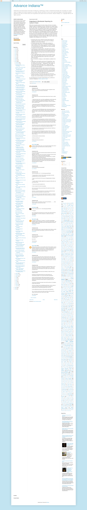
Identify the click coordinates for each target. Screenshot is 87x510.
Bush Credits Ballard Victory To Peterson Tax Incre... (20, 163)
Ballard (66, 212)
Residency (63, 370)
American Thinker (65, 44)
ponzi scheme (63, 361)
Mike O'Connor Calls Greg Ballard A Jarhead (19, 243)
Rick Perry (63, 373)
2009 (16, 58)
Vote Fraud (69, 404)
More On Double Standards (19, 250)
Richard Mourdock (64, 372)
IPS (62, 296)
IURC (65, 296)
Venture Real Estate (64, 402)
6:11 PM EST (34, 224)
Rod (70, 374)
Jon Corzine (71, 310)
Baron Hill (64, 214)
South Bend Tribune (65, 143)
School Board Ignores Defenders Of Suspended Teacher (67, 422)
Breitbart (63, 113)
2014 (16, 51)
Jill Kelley (71, 303)
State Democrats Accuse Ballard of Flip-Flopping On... (20, 122)
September (17, 274)
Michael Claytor (70, 337)
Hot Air (63, 63)
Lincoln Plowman (64, 321)
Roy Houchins (65, 376)
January (17, 285)
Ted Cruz (65, 393)
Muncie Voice (64, 81)
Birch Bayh (70, 219)
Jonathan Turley (64, 74)
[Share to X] (46, 81)
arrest (68, 211)
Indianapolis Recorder (65, 132)
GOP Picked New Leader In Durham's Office (19, 161)
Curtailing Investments (69, 244)
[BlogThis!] (45, 81)
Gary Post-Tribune (65, 125)
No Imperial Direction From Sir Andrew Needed (20, 120)
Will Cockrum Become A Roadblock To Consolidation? (19, 167)
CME (72, 239)
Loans (66, 322)
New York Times (64, 137)
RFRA (68, 370)
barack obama (64, 213)
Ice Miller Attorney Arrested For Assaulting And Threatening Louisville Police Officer (70, 470)
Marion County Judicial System (67, 328)
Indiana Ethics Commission (66, 287)
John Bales (63, 308)
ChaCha (62, 231)
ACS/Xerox (65, 204)
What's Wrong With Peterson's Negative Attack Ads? (20, 263)
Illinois (65, 286)
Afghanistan (70, 204)
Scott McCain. (66, 381)
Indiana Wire (64, 130)
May (16, 280)
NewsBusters (64, 82)
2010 (16, 57)
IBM (72, 285)
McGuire (72, 334)
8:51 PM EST (34, 252)
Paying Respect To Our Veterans (19, 183)
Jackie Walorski (67, 297)
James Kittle (66, 299)
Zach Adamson (68, 410)
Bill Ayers (70, 218)
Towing (65, 400)
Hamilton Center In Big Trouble (20, 67)
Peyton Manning (64, 359)
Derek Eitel (64, 256)
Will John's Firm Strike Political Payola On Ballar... (20, 114)
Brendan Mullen (70, 222)
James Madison (71, 299)
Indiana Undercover (69, 292)
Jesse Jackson (66, 303)
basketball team (63, 215)
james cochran (68, 298)
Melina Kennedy (69, 335)
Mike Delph (70, 339)
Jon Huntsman (64, 311)
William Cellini (71, 408)
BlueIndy (66, 220)
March (17, 283)
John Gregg (68, 309)
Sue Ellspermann (71, 388)
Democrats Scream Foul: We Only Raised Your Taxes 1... (20, 248)
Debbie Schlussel (65, 51)
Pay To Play (68, 356)
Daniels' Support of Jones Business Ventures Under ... (20, 106)
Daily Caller (64, 50)
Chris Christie (71, 233)
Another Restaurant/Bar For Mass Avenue (19, 156)
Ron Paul (71, 375)
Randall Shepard (71, 365)
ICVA (63, 286)
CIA (69, 234)
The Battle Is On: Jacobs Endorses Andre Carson (19, 147)
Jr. (61, 312)
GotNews (63, 56)
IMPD (72, 286)
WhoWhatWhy (64, 106)
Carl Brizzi (68, 228)
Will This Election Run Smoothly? (18, 227)
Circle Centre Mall (68, 236)
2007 (16, 61)
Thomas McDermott (70, 394)
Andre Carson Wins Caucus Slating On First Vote (70, 444)
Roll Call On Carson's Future (20, 159)
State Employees (63, 385)
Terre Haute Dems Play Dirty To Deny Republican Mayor (20, 141)
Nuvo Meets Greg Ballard (19, 158)
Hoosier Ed (64, 59)
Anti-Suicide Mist (70, 208)
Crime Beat (63, 244)
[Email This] (44, 81)
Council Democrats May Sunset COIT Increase (20, 154)
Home (44, 299)
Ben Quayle (66, 216)
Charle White (70, 231)
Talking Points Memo (65, 100)
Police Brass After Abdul (19, 136)
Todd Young (70, 398)
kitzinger (69, 316)
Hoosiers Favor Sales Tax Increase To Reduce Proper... (20, 100)
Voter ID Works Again (18, 212)
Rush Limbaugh (68, 377)
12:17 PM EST (34, 168)
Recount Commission (66, 366)
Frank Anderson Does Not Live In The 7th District (20, 94)
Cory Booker (70, 243)
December (17, 62)
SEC (68, 382)
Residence (70, 369)
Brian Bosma (63, 223)
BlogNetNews (64, 45)
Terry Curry (70, 393)
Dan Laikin (71, 245)
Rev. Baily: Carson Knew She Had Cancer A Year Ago (20, 87)
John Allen (71, 307)
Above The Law (64, 40)
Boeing (62, 221)
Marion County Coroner (65, 326)
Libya (71, 320)
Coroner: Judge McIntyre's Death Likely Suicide (19, 269)
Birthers (62, 220)
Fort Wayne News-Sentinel (66, 121)
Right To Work (66, 374)
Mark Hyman (63, 329)
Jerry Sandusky (68, 302)
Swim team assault (70, 390)
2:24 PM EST (34, 204)
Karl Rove (65, 314)
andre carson (34, 83)
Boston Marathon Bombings (68, 221)
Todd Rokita (66, 398)
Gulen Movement (68, 281)
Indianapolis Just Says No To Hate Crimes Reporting (20, 124)
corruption (66, 243)
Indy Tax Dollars (64, 71)
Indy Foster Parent (65, 68)
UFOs (72, 400)
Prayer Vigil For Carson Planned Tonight (19, 69)
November (17, 63)
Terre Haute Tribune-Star (66, 145)
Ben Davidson (69, 215)
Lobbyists (69, 322)
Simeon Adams (70, 384)
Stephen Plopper (69, 385)
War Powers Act (70, 406)
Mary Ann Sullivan (68, 333)
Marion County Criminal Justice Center (67, 327)
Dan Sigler (69, 246)
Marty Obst (62, 333)
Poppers (70, 361)
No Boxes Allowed (65, 83)
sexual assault (63, 384)
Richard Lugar (68, 371)
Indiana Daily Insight (65, 127)
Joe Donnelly (70, 305)
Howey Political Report (65, 126)
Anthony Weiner (63, 208)
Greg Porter (63, 280)
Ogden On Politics (65, 87)
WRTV (63, 149)
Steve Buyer (63, 386)
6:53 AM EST (34, 295)
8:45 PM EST (34, 242)
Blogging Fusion (64, 46)
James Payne (70, 300)
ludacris (67, 323)
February (17, 284)
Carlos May (68, 229)
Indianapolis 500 (63, 293)
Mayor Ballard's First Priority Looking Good (19, 209)
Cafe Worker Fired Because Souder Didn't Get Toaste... (20, 149)
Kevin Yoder (71, 315)
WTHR (63, 150)
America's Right (64, 41)
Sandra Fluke (66, 379)
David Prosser (68, 251)
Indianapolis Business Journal (67, 131)
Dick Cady (69, 256)
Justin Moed (69, 313)
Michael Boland (63, 337)
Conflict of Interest (64, 241)
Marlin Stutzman (70, 330)
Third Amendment (63, 394)
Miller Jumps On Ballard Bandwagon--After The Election (19, 206)
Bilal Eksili (66, 218)
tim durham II (69, 396)
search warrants (63, 382)
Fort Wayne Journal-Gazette (66, 120)
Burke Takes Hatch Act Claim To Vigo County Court (20, 110)
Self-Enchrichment (69, 383)
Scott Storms (70, 381)
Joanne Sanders (68, 304)
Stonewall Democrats (64, 388)
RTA (69, 376)
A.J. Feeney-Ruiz (63, 203)
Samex (62, 379)
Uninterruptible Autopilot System (67, 401)
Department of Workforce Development (68, 255)
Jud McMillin (65, 312)
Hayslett (70, 282)
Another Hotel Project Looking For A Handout (20, 192)
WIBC (67, 408)
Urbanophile (64, 104)
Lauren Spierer (64, 318)
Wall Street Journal (64, 406)
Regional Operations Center (66, 368)
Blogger (48, 502)
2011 (16, 55)
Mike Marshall (63, 340)
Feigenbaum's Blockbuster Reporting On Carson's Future (19, 256)
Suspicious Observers (65, 144)
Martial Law (70, 332)
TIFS (69, 395)
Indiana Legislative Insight (43, 78)
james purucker (63, 301)
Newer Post (31, 299)
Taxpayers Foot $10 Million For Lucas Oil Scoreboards (20, 90)
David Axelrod (66, 248)
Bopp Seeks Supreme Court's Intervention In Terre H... (20, 71)
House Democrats (63, 285)
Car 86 (71, 227)
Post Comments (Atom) (37, 301)
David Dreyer (64, 249)
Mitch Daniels (69, 341)
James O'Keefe (64, 300)
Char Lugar (66, 231)
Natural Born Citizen (69, 345)
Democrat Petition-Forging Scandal (67, 254)
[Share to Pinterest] (49, 81)
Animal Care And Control (68, 207)
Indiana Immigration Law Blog (67, 65)
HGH (71, 283)
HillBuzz (63, 58)
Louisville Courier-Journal (66, 136)
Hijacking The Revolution (19, 195)
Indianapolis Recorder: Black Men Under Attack (20, 234)
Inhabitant (72, 295)
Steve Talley (66, 387)
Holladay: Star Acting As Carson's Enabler (19, 81)
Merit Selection (70, 336)
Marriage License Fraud (64, 332)
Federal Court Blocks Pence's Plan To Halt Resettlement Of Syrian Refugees (67, 436)
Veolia (63, 403)
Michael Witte (70, 338)
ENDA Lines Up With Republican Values (18, 126)
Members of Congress (64, 336)
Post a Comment (33, 297)
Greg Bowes (70, 279)
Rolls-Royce (67, 375)
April (16, 281)
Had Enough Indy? (65, 57)
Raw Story (63, 93)
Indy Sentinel (64, 69)
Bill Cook (66, 219)
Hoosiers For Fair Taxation (66, 62)
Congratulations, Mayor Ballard (20, 218)
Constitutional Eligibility (64, 242)
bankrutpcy (70, 212)
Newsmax (63, 138)
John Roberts (67, 310)
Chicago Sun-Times (65, 114)
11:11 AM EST (34, 141)
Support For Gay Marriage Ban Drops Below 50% (20, 92)
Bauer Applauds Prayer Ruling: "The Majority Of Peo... (20, 271)
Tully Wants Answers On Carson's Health (19, 143)
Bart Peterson (70, 214)
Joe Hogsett (63, 306)
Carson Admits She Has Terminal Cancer (19, 102)
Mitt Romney (71, 342)
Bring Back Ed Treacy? (19, 98)
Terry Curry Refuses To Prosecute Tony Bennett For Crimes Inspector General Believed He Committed (67, 479)
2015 (16, 50)
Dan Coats (67, 245)
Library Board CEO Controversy (20, 116)
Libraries (68, 320)
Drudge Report (64, 118)
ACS (72, 203)
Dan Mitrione (64, 246)
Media (63, 335)
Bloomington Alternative (66, 112)
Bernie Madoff (63, 217)
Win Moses (64, 409)
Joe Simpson (67, 307)
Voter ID (67, 405)
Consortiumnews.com (65, 115)
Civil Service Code (67, 238)
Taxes (62, 393)
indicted (62, 295)
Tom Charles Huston (64, 399)
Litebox (70, 321)
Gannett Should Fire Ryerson (20, 265)
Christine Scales (65, 234)
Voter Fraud (63, 405)
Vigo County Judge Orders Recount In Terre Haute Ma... (20, 85)
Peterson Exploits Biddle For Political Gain (20, 267)
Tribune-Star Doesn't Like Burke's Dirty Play (19, 130)
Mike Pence (68, 340)
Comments (64, 164)
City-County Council (68, 237)
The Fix (63, 101)
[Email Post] (42, 81)
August (17, 276)
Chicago (62, 233)
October (17, 273)
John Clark (68, 308)
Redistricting (70, 367)
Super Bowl (64, 389)
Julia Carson (70, 312)
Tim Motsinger (67, 397)
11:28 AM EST (34, 148)
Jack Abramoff (69, 296)
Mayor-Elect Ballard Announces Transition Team (20, 197)
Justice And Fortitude (65, 75)
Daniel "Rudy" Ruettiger (68, 247)
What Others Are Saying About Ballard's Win (20, 216)
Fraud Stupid (64, 53)
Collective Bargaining (66, 240)
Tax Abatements (69, 392)
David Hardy (69, 249)
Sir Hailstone (34, 207)
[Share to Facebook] (47, 81)
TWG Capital (69, 400)
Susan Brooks (70, 389)
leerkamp (66, 319)
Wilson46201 (34, 219)
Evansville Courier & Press (66, 119)
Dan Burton (63, 245)
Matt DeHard (68, 334)
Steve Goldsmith (68, 386)
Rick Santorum (68, 373)
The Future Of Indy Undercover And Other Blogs (20, 174)
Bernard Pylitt (70, 216)
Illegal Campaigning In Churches (19, 229)
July (16, 277)
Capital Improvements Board (65, 227)
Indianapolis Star (65, 133)
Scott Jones (69, 380)
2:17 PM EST (34, 197)
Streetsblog (64, 99)
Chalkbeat (63, 47)
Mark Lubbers (71, 329)
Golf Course (67, 278)
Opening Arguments (65, 88)
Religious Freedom (64, 369)
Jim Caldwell (63, 304)
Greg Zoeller (68, 280)
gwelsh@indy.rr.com (17, 34)
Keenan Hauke (70, 314)
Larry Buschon (68, 317)
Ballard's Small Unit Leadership (20, 135)
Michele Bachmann (64, 339)
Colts (71, 240)
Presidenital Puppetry (65, 89)
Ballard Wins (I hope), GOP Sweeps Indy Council (19, 221)
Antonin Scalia (63, 209)
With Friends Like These (19, 246)
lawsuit (62, 319)
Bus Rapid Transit (68, 226)
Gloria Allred (63, 278)
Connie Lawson (70, 241)
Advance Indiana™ (28, 6)
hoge (71, 284)
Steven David (70, 387)
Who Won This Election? (19, 75)
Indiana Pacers (68, 289)
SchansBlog (64, 98)
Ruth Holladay (64, 95)
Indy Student (64, 70)
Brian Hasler (68, 223)
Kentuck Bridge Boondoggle (65, 315)
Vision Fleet (71, 403)
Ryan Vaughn (68, 378)
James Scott (68, 301)
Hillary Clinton (63, 284)
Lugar (70, 323)
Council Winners (18, 219)
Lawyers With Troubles (65, 77)
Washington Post (65, 151)
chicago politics (67, 233)
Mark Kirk (67, 329)
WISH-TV (63, 148)
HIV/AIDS (68, 284)
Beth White (68, 217)
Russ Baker (64, 94)
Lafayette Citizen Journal (66, 76)
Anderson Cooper (63, 205)
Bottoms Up (64, 222)
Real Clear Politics (65, 142)
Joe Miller (69, 306)
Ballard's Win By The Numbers (20, 190)
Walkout (71, 405)
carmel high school (69, 230)
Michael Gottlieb (63, 338)
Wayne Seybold (64, 407)
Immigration (69, 286)
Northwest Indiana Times (66, 139)
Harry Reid (65, 282)
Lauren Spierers (70, 318)
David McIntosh (67, 250)
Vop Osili (64, 404)
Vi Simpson (66, 403)
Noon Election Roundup (19, 223)
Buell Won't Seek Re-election (20, 128)
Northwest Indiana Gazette (66, 86)
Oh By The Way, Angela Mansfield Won (19, 204)
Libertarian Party (63, 320)
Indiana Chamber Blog (65, 64)
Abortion (69, 203)
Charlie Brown (63, 232)
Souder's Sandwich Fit (19, 165)
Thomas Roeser (64, 395)
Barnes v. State (71, 213)
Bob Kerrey (70, 220)
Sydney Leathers (65, 391)
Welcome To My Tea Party (66, 105)
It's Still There (69, 452)
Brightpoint (66, 224)
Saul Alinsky (70, 379)
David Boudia (71, 248)
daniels (62, 248)
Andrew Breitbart (66, 206)
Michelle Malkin (64, 80)
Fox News (63, 124)
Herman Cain (66, 283)
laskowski (72, 317)
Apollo (68, 209)
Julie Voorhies (63, 313)
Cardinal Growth (63, 228)
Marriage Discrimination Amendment (66, 331)
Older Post (55, 299)
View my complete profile (65, 22)
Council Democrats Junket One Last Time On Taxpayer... (20, 132)
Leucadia (70, 319)
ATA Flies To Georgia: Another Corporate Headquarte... (20, 245)
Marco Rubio (70, 325)
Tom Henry (69, 399)
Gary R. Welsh (34, 144)
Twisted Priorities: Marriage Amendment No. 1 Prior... (19, 108)
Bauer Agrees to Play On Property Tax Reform (19, 201)
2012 (16, 54)
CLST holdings (68, 239)
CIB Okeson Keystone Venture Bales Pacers (67, 235)
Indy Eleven (67, 295)
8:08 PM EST (34, 231)
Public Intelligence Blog (66, 92)
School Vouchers (63, 380)
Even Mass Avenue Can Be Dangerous (19, 77)
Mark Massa (64, 330)
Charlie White (69, 232)
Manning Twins (68, 324)
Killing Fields (64, 316)
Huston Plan (69, 285)
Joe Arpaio (65, 305)
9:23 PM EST (34, 262)
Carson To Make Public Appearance (19, 231)
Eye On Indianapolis (65, 52)
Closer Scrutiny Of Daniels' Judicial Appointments (19, 96)
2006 (16, 287)
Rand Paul (66, 365)
